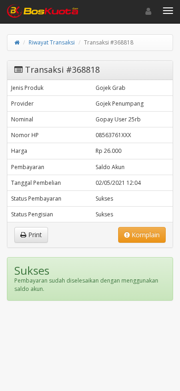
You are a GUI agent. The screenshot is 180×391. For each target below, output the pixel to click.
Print (34, 234)
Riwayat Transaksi (52, 42)
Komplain (145, 234)
